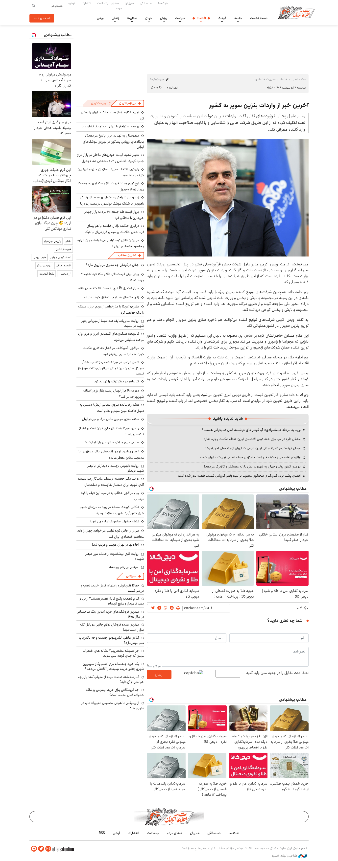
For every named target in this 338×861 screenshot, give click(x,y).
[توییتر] (41, 849)
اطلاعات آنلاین (296, 12)
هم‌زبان (129, 3)
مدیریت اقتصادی (265, 79)
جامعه (238, 18)
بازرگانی (131, 576)
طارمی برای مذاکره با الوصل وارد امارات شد (111, 442)
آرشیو (71, 3)
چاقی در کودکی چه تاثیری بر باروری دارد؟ (112, 265)
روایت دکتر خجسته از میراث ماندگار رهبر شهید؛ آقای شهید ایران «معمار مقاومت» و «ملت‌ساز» (111, 482)
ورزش (163, 18)
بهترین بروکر (44, 265)
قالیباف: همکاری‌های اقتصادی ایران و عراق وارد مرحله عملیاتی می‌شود (111, 337)
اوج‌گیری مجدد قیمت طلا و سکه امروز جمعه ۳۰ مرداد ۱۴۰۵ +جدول (111, 186)
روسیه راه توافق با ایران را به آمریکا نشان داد (110, 126)
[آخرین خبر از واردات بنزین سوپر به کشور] (228, 197)
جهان (148, 18)
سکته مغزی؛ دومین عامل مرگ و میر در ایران (110, 419)
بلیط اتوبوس (46, 273)
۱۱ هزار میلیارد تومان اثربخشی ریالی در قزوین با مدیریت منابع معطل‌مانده (111, 454)
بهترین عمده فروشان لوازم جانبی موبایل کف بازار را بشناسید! (112, 627)
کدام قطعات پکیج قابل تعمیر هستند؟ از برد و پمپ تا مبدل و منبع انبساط (111, 601)
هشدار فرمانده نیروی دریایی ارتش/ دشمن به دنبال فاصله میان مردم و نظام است (111, 408)
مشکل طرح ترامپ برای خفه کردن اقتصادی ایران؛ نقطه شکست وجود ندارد (252, 439)
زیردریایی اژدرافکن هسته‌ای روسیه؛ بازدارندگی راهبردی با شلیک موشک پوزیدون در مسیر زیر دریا (112, 200)
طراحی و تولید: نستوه (285, 856)
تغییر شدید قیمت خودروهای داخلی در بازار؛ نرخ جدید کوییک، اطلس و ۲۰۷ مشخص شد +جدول (110, 158)
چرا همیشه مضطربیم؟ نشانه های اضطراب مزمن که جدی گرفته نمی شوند (113, 653)
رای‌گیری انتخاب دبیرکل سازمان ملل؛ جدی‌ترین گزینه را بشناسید (110, 172)
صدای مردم (116, 5)
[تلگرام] (34, 849)
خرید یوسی (39, 257)
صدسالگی (146, 3)
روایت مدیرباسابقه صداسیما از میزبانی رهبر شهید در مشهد (113, 323)
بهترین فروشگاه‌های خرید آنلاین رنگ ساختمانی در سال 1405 (110, 614)
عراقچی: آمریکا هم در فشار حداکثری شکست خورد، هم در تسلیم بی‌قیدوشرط (113, 351)
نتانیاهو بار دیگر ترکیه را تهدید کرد (116, 381)
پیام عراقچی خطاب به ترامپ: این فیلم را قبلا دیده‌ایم (112, 496)
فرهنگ (222, 18)
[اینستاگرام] (48, 849)
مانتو (68, 241)
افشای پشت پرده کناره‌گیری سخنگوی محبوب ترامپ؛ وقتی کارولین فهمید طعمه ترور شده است (239, 475)
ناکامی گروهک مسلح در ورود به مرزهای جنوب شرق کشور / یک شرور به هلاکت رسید (111, 510)
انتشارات (86, 3)
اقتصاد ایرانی (63, 265)
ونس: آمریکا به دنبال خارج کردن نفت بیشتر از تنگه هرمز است (111, 431)
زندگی (115, 18)
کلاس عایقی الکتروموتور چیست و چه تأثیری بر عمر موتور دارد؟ (111, 640)
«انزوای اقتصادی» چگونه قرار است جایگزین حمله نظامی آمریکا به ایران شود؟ (250, 457)
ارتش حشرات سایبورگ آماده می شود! (114, 521)
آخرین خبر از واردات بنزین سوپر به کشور (259, 105)
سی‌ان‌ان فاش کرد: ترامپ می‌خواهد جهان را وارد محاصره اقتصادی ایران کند (110, 243)
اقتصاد (201, 18)
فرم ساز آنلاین (63, 249)
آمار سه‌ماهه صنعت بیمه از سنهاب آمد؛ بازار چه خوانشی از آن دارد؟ (111, 679)
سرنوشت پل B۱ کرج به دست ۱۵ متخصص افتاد (108, 288)
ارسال (159, 674)
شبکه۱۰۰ (163, 3)
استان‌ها (132, 18)
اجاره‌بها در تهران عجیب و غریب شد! (115, 544)
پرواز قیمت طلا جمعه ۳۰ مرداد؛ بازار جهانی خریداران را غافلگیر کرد (113, 215)
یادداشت (102, 3)
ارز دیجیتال (65, 273)
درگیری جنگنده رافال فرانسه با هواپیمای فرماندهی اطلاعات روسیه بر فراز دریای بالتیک (114, 229)
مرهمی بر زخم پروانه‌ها (124, 567)
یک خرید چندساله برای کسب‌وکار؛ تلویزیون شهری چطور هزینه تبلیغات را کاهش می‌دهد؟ (113, 666)
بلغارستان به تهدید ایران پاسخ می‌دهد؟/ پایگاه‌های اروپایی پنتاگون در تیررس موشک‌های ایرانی (113, 141)
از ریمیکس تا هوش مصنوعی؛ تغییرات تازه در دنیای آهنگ (113, 705)
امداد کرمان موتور (60, 257)
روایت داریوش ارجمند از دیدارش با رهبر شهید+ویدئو (115, 468)
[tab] (130, 103)
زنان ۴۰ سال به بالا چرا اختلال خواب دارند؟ (111, 297)
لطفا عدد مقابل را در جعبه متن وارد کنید (277, 673)
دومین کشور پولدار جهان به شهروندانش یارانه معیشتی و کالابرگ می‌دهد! (252, 466)
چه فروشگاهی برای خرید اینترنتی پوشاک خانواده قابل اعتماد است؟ (115, 692)
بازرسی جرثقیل (52, 241)
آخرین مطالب (127, 255)
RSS (102, 833)
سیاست (180, 18)
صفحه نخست (258, 18)
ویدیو (100, 18)
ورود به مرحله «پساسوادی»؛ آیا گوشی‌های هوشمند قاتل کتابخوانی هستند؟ (251, 430)
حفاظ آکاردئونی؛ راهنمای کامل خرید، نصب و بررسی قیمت (112, 588)
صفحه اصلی (298, 79)
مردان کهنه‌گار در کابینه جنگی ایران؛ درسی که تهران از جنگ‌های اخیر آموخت (252, 448)
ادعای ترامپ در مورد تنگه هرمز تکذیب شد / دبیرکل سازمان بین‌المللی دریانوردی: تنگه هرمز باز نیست (111, 367)
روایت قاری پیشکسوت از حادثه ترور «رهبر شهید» (114, 556)
